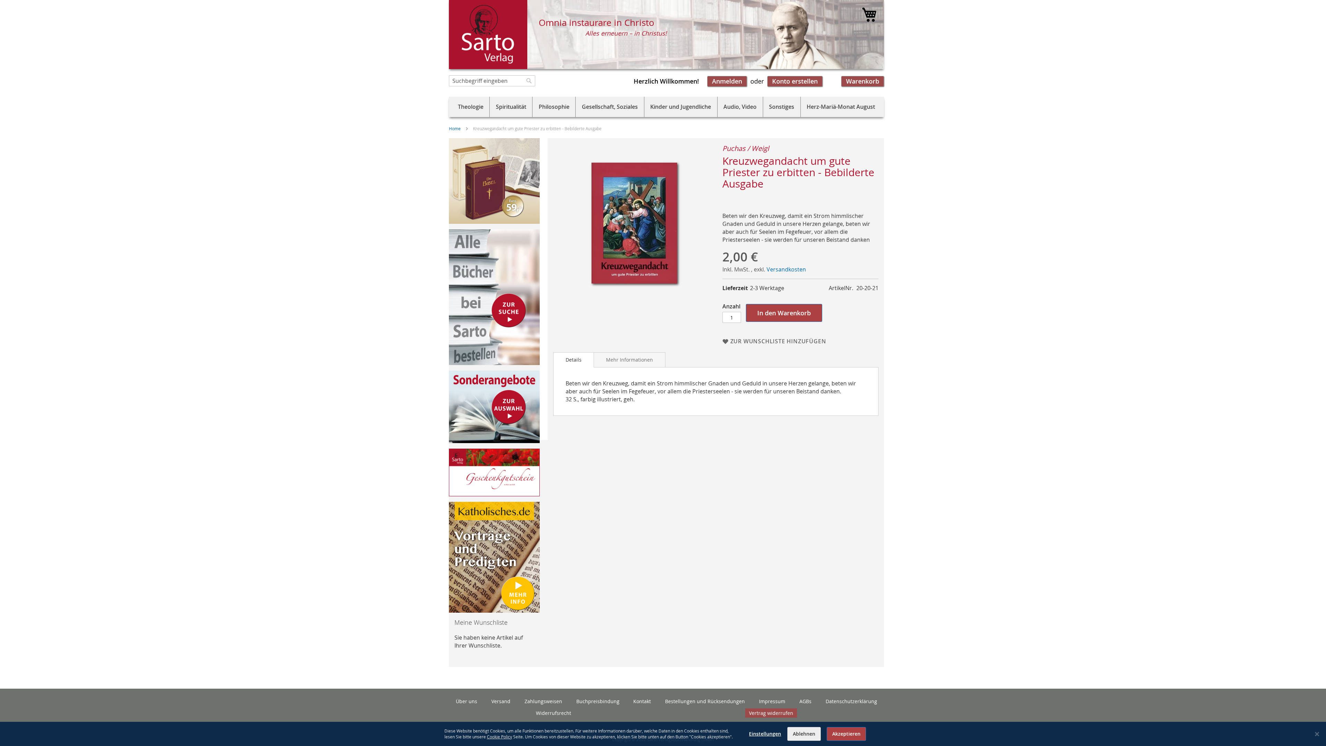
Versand (500, 701)
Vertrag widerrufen (771, 713)
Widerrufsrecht (553, 713)
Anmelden (727, 81)
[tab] (573, 359)
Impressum (772, 701)
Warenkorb (862, 81)
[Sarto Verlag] (488, 34)
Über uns (466, 701)
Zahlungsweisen (543, 701)
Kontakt (642, 701)
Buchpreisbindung (597, 701)
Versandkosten (786, 269)
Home (455, 128)
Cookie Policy (499, 736)
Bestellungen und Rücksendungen (705, 701)
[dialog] (663, 734)
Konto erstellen (795, 81)
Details (574, 359)
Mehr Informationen (629, 359)
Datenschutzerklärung (851, 701)
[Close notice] (1317, 734)
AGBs (805, 701)
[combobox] (492, 80)
